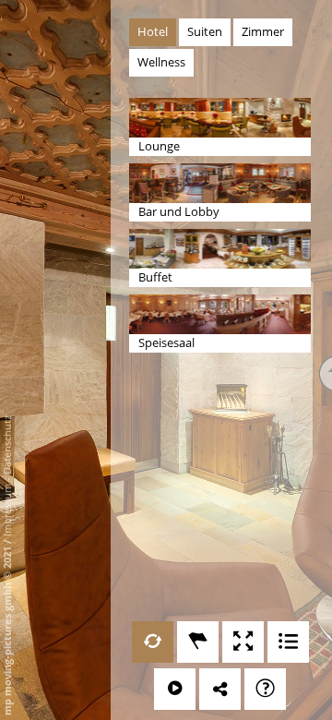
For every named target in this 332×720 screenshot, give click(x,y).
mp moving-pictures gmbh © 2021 (7, 629)
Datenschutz (7, 444)
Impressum (7, 510)
